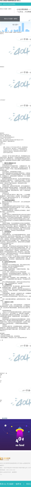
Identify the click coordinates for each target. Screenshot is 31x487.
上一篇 (1, 340)
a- (1, 145)
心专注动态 (2, 100)
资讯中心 (2, 33)
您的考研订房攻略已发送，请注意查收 (10, 336)
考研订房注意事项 (5, 334)
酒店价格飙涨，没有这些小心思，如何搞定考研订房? (14, 337)
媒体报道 (2, 133)
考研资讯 (19, 32)
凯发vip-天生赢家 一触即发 (5, 8)
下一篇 (5, 373)
